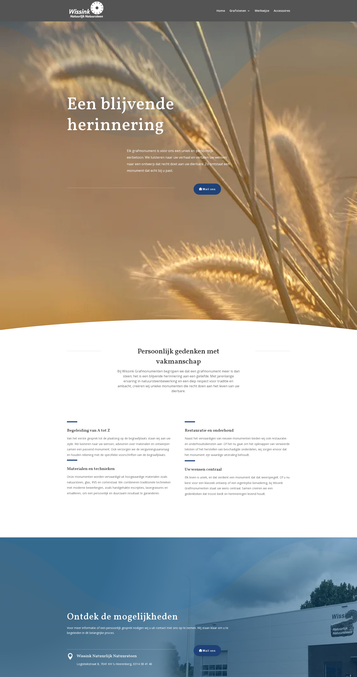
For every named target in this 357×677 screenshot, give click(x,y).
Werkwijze (262, 11)
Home (221, 11)
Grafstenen (238, 11)
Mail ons (209, 189)
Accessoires (282, 11)
